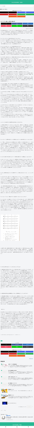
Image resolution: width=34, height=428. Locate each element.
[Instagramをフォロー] (25, 12)
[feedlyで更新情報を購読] (25, 14)
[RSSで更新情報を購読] (17, 16)
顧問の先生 (8, 415)
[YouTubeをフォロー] (8, 14)
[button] (33, 6)
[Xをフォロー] (8, 12)
